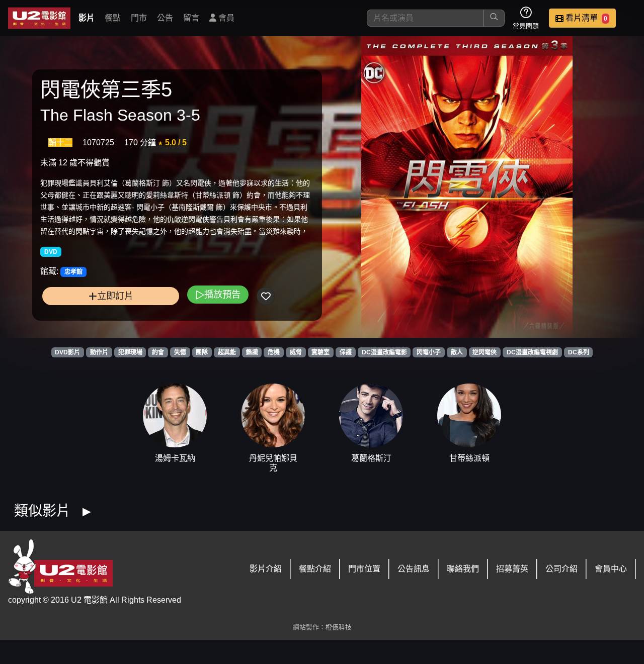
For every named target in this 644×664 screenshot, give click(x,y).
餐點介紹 (315, 568)
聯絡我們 (463, 568)
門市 (139, 18)
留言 (191, 18)
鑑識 (252, 352)
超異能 (227, 352)
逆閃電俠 (484, 352)
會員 (225, 18)
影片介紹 (266, 568)
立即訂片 (115, 296)
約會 (158, 352)
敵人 (457, 352)
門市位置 (364, 568)
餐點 (113, 18)
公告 (165, 18)
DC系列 (578, 352)
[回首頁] (39, 18)
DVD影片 (67, 352)
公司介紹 (561, 568)
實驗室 (320, 352)
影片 (86, 18)
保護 (346, 352)
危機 (274, 352)
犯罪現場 (130, 352)
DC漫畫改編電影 (384, 352)
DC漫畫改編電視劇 (532, 352)
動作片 (99, 352)
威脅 (296, 352)
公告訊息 (413, 568)
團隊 (202, 352)
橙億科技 (339, 627)
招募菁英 (512, 568)
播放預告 (222, 294)
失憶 (180, 352)
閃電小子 (429, 352)
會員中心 (611, 568)
